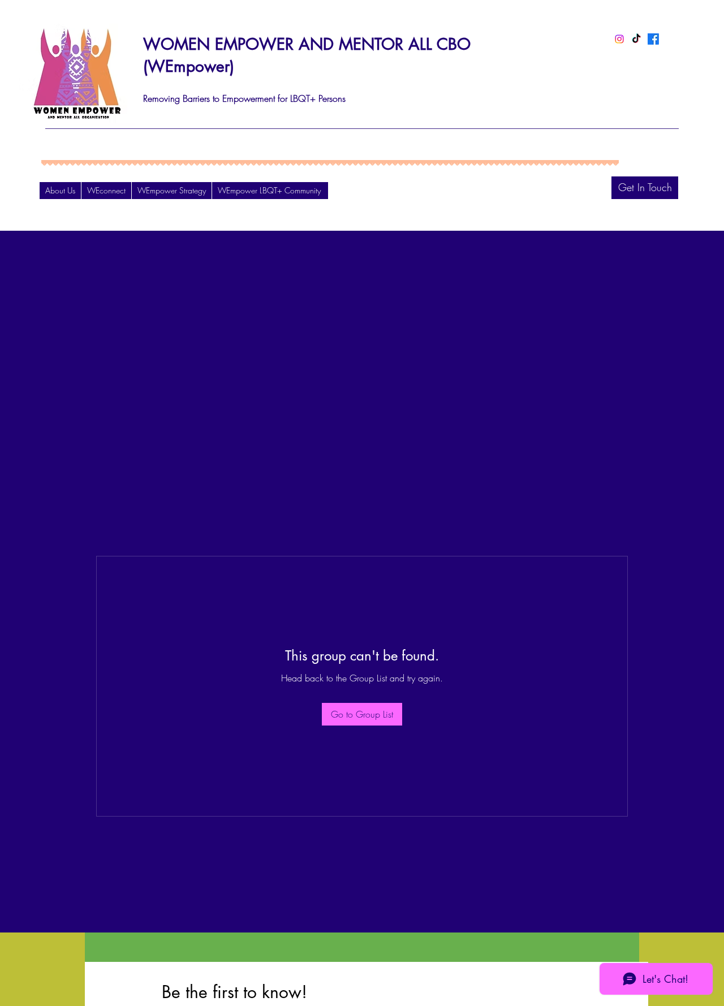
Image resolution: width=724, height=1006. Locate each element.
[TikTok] (636, 39)
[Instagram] (619, 39)
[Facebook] (653, 39)
